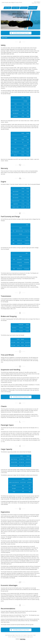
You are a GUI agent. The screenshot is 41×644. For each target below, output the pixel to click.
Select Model (15, 7)
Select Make (7, 7)
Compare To (24, 7)
